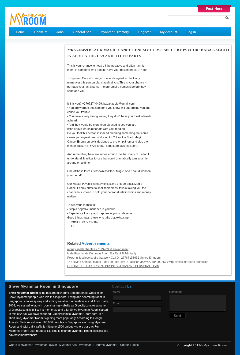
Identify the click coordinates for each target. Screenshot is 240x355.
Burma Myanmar (106, 345)
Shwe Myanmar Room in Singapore (43, 286)
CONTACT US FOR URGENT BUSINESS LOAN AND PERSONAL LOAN (113, 266)
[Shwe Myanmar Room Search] (227, 17)
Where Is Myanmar (21, 345)
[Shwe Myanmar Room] (28, 26)
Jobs (60, 32)
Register (144, 32)
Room (38, 32)
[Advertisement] (27, 115)
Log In (191, 32)
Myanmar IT (86, 345)
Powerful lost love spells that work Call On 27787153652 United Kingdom (114, 257)
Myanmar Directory (115, 32)
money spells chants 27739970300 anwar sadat (97, 249)
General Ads (82, 32)
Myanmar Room (215, 345)
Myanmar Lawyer (46, 345)
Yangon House (129, 345)
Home (20, 32)
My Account (168, 32)
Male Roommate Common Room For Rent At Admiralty (101, 253)
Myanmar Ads (68, 345)
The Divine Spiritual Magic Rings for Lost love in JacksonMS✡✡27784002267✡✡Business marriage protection (137, 262)
